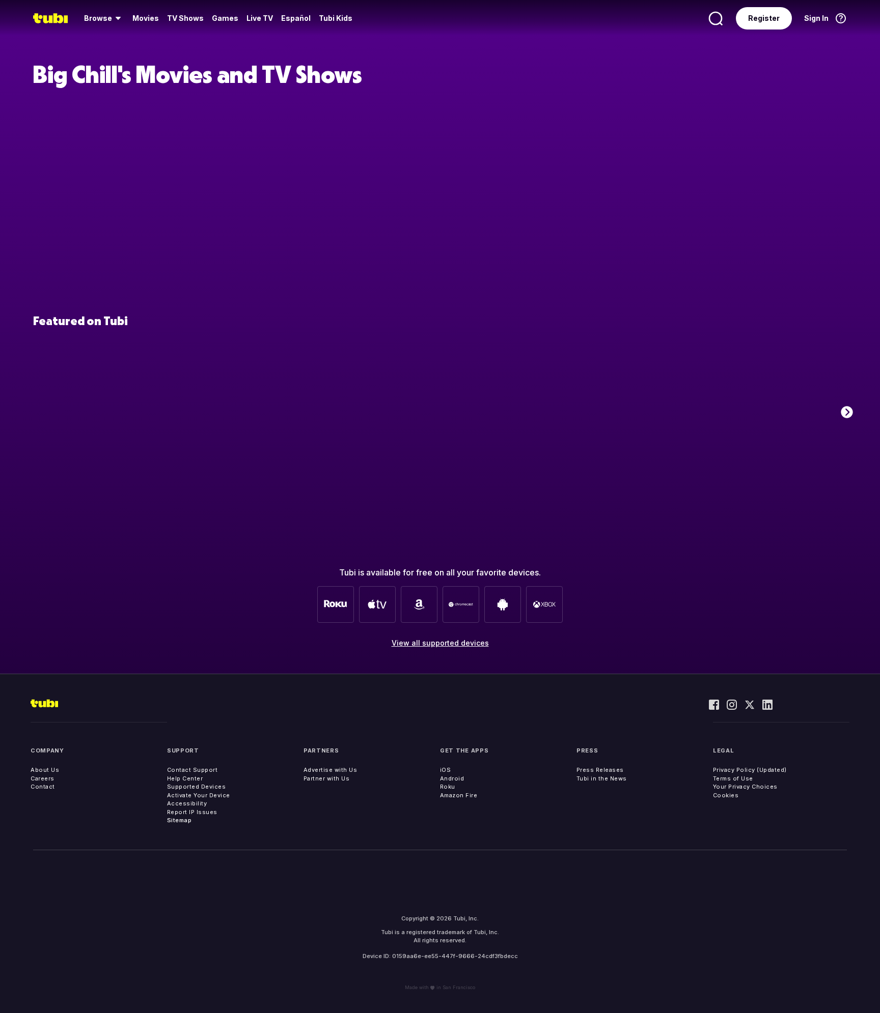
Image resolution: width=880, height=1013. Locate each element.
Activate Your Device (198, 795)
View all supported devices (440, 643)
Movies (145, 18)
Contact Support (192, 769)
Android (452, 778)
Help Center (185, 778)
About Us (45, 769)
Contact (43, 786)
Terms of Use (733, 778)
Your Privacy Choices (745, 786)
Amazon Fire (459, 795)
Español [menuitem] (296, 18)
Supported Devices (196, 786)
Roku (447, 786)
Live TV (259, 18)
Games (225, 18)
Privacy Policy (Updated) (750, 769)
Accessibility (187, 803)
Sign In (816, 18)
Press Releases (600, 769)
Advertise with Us (331, 769)
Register (764, 18)
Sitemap (179, 820)
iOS (445, 769)
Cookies (726, 795)
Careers (42, 778)
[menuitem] (104, 18)
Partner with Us (327, 778)
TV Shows (185, 18)
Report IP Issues (192, 812)
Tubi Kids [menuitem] (335, 18)
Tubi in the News (601, 778)
